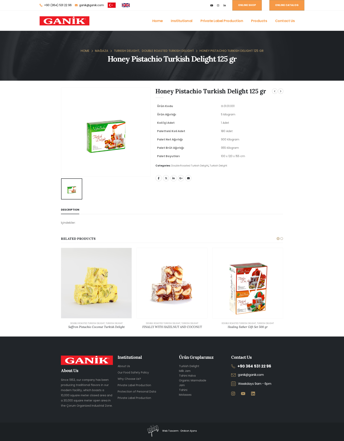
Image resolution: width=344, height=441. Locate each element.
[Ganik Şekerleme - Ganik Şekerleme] (64, 20)
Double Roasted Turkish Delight (189, 165)
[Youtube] (211, 5)
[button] (278, 238)
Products (259, 20)
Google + (181, 178)
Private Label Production (221, 20)
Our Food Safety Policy (133, 372)
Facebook (158, 178)
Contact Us (285, 20)
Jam (182, 385)
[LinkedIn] (224, 5)
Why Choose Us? (129, 379)
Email (188, 178)
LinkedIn (173, 178)
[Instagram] (218, 5)
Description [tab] (70, 210)
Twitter (166, 178)
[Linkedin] (252, 393)
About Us (124, 366)
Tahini (183, 390)
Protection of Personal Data (137, 392)
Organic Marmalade (192, 380)
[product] (96, 283)
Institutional (182, 20)
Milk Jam (185, 371)
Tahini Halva (187, 376)
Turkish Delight (218, 165)
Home (157, 20)
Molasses (185, 395)
